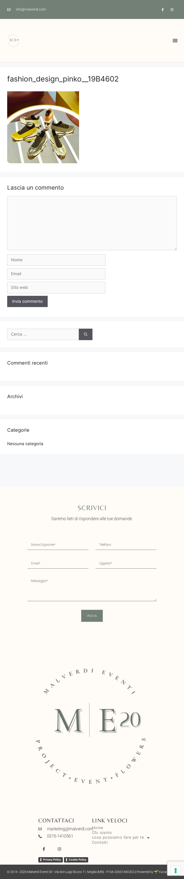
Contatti (100, 842)
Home (98, 828)
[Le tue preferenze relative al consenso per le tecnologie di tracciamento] (175, 870)
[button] (175, 41)
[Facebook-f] (162, 9)
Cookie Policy (77, 859)
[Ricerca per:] (43, 334)
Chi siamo (102, 832)
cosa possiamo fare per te (118, 837)
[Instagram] (172, 9)
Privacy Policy (52, 859)
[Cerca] (85, 334)
